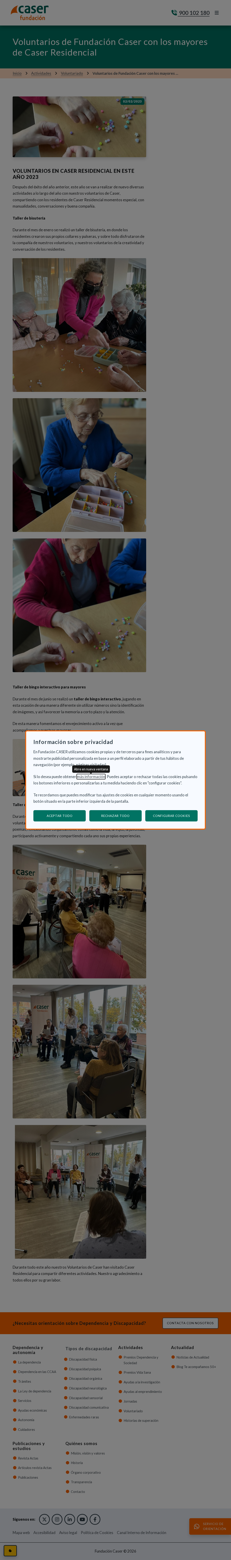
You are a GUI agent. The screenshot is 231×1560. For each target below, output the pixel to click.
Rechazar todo (115, 816)
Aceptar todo (60, 816)
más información (91, 776)
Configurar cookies (175, 816)
